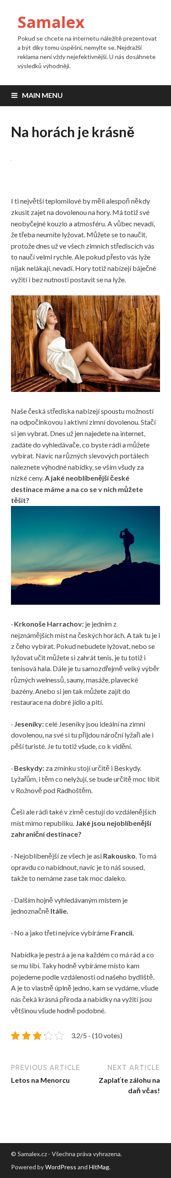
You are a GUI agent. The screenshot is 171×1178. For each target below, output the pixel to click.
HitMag (99, 1167)
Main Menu (42, 95)
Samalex (51, 22)
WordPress (60, 1167)
